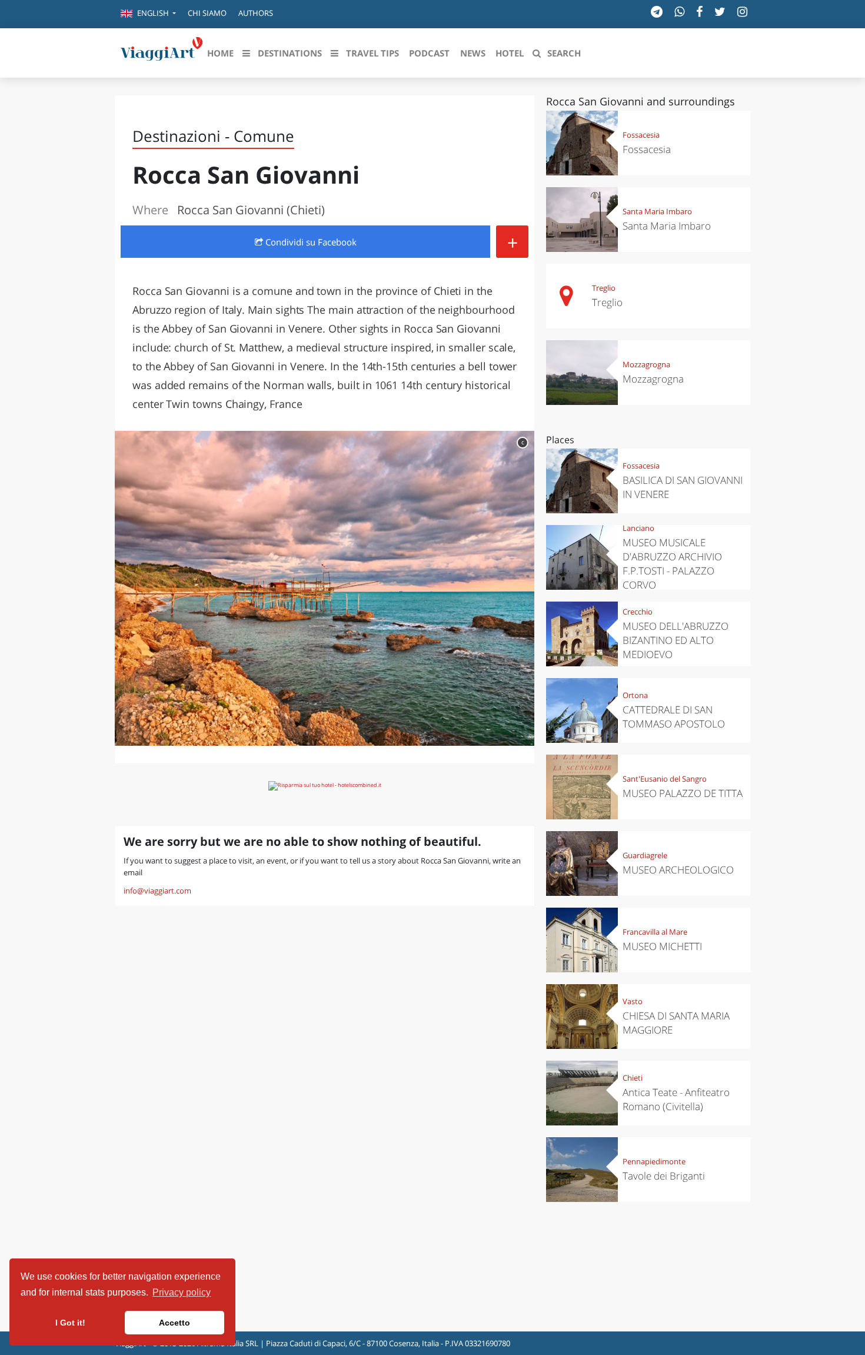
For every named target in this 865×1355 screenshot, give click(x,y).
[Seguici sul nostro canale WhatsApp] (679, 11)
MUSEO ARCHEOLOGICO (678, 869)
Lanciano (638, 528)
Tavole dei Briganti (664, 1176)
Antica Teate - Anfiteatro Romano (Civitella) (676, 1099)
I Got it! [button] (70, 1322)
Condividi (310, 242)
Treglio (604, 288)
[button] (148, 14)
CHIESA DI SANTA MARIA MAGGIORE (676, 1023)
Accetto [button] (174, 1322)
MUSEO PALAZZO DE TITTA (683, 793)
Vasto (633, 1001)
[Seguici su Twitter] (719, 11)
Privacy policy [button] (181, 1292)
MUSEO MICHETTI (662, 946)
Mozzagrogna (646, 364)
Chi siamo (207, 13)
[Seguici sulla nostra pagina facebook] (699, 11)
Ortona (635, 695)
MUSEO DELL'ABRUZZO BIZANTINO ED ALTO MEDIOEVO (675, 640)
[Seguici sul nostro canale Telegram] (657, 11)
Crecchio (638, 611)
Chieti (633, 1077)
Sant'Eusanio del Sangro (665, 778)
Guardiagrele (645, 855)
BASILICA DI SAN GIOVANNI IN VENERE (683, 487)
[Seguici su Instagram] (742, 11)
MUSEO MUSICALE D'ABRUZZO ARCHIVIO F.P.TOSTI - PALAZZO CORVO (672, 564)
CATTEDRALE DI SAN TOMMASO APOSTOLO (674, 716)
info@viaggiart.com (157, 890)
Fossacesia (641, 134)
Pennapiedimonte (654, 1161)
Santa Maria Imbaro (657, 211)
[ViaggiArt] (162, 52)
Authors (255, 13)
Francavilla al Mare (655, 931)
